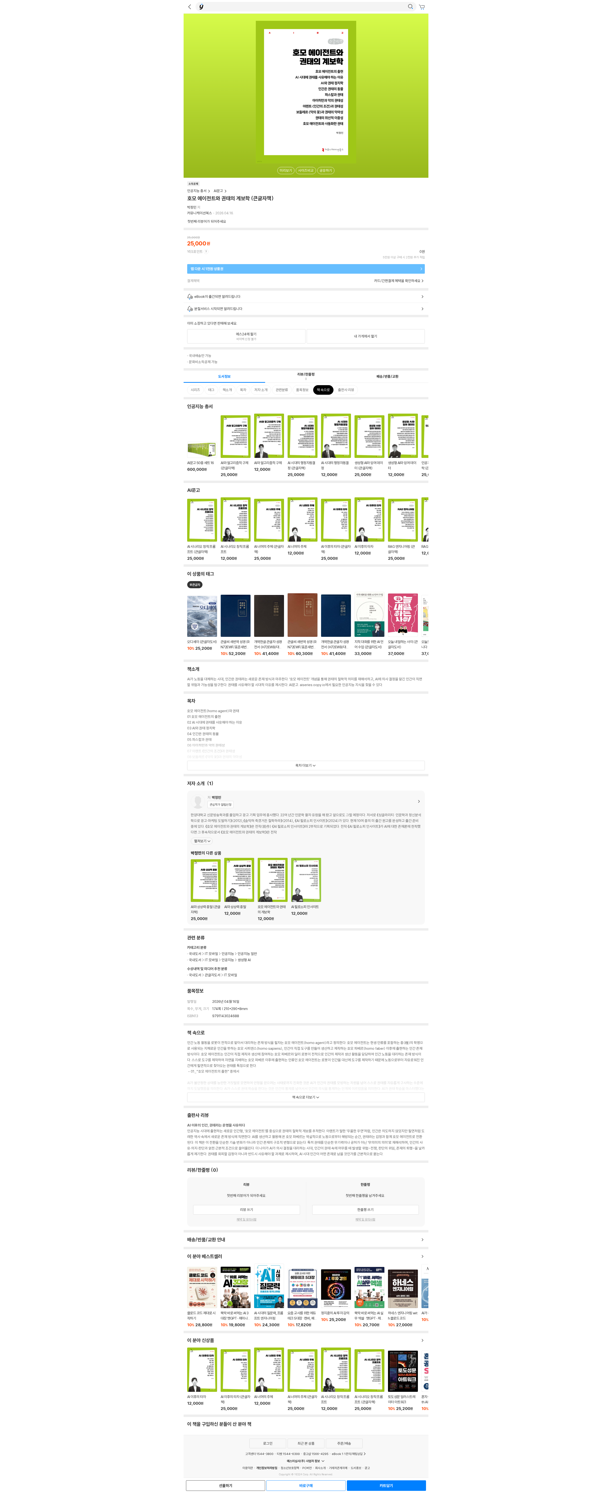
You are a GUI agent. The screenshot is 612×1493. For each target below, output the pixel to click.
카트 (422, 7)
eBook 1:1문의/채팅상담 (347, 1454)
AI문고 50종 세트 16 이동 (202, 459)
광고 (367, 1468)
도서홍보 (356, 1468)
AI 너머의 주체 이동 (302, 529)
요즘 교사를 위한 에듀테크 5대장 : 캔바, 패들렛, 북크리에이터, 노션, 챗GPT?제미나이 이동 (302, 1298)
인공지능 (228, 953)
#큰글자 (195, 585)
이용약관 (247, 1468)
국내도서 (195, 975)
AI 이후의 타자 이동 (369, 529)
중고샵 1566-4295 (315, 1454)
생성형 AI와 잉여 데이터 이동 (403, 445)
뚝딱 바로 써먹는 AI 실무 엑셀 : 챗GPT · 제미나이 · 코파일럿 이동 (369, 1297)
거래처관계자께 (338, 1468)
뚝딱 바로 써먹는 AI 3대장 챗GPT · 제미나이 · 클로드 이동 (236, 1297)
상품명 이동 (202, 626)
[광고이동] (410, 6)
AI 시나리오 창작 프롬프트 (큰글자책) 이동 (202, 530)
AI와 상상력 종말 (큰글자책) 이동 (206, 890)
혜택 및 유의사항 (247, 1219)
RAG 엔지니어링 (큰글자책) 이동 (403, 530)
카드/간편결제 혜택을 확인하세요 (397, 280)
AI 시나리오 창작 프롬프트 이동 (236, 529)
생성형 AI (244, 960)
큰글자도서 (212, 975)
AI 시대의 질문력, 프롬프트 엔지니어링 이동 (269, 1295)
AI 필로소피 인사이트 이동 (306, 889)
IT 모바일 (230, 975)
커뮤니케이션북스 (199, 213)
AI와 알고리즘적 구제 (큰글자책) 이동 (236, 446)
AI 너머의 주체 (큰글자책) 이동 (269, 530)
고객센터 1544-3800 (259, 1454)
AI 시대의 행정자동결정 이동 (336, 445)
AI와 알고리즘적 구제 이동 (269, 445)
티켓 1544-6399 (288, 1454)
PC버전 (307, 1468)
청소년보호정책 (290, 1468)
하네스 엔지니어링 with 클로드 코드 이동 (403, 1298)
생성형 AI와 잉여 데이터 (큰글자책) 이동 (369, 446)
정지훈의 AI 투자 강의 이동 (336, 1298)
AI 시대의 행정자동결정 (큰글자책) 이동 (302, 446)
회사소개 (320, 1468)
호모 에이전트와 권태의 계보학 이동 (273, 889)
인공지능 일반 (247, 953)
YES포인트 (195, 251)
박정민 (192, 207)
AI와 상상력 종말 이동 (239, 889)
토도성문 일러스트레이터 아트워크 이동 (403, 1381)
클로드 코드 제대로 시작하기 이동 (202, 1297)
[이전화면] (190, 6)
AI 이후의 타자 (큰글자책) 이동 (336, 530)
